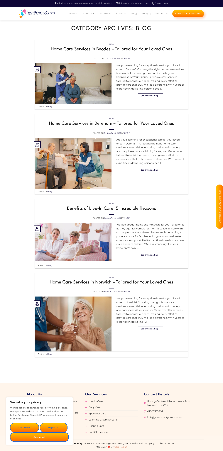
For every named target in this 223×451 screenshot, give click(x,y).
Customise (25, 427)
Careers (121, 13)
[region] (39, 421)
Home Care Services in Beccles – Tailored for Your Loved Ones (111, 49)
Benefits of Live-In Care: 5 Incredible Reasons (111, 208)
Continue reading (150, 96)
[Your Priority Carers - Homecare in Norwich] (38, 13)
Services (105, 13)
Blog (145, 13)
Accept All (39, 437)
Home (73, 13)
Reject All (53, 427)
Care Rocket (120, 447)
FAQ (134, 13)
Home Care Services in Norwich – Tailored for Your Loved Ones (111, 282)
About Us (89, 13)
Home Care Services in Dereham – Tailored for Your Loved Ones (111, 123)
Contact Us (161, 13)
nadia (127, 59)
